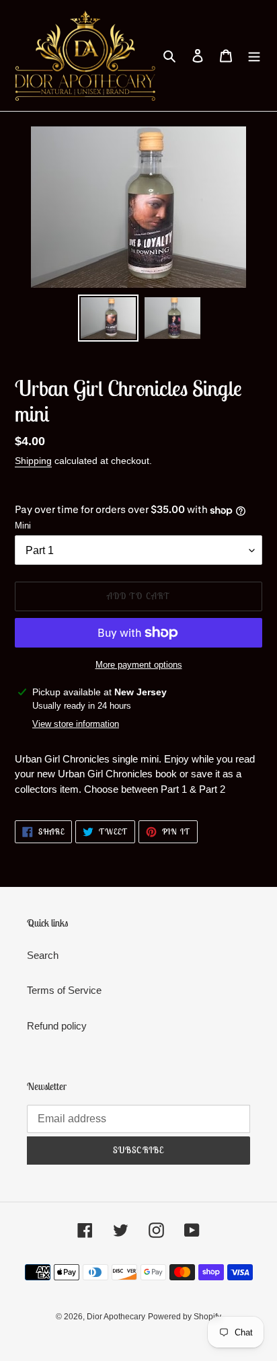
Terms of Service (64, 990)
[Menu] (254, 55)
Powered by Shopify (184, 1316)
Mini (23, 525)
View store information (75, 724)
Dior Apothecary (116, 1316)
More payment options (138, 665)
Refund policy (57, 1026)
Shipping (33, 460)
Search (42, 955)
